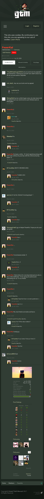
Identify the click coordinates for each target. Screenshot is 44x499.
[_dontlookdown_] (21, 457)
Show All (28, 468)
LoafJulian (14, 90)
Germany (28, 474)
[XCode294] (26, 457)
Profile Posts (9, 62)
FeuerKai (14, 121)
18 (30, 389)
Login (27, 26)
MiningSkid (10, 98)
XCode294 (10, 162)
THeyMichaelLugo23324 (15, 72)
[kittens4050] (21, 463)
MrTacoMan (10, 168)
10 (29, 452)
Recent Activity (23, 62)
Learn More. (15, 39)
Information (22, 67)
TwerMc (14, 262)
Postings (36, 62)
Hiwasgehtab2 (11, 227)
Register (36, 26)
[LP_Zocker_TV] (15, 457)
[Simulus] (21, 444)
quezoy (9, 195)
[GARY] (15, 444)
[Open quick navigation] (41, 483)
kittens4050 (11, 354)
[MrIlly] (26, 444)
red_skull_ (10, 83)
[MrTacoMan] (26, 463)
